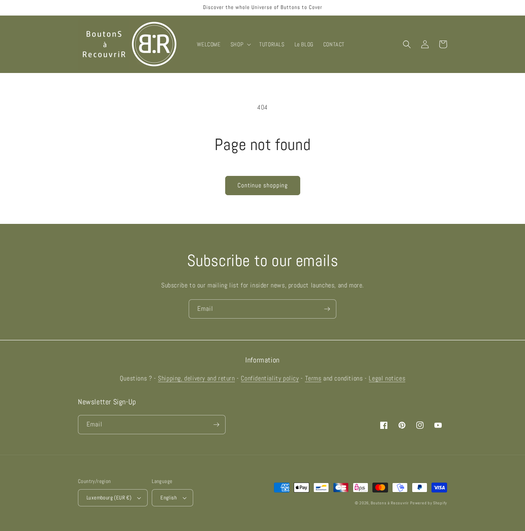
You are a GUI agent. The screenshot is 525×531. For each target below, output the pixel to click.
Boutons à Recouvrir (390, 503)
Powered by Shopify (428, 503)
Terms (313, 378)
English (168, 497)
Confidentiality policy (270, 378)
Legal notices (387, 378)
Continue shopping (262, 185)
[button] (240, 44)
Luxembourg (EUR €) (109, 497)
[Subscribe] (327, 309)
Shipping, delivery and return (196, 378)
